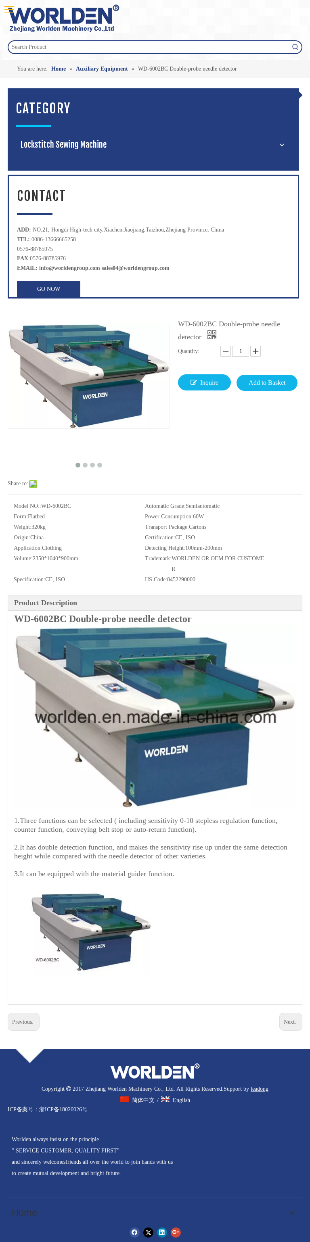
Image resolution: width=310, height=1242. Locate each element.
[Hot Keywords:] (295, 47)
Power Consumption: (169, 516)
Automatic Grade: (165, 506)
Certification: (160, 537)
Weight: (22, 527)
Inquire (209, 382)
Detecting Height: (165, 548)
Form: (21, 516)
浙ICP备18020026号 (63, 1109)
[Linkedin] (162, 1232)
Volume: (23, 558)
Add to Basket (267, 382)
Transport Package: (167, 527)
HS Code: (156, 579)
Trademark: (158, 558)
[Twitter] (148, 1232)
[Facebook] (135, 1232)
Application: (28, 548)
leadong (259, 1089)
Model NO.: (27, 506)
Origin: (22, 537)
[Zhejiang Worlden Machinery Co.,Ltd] (155, 1071)
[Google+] (176, 1232)
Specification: (29, 579)
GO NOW (48, 289)
